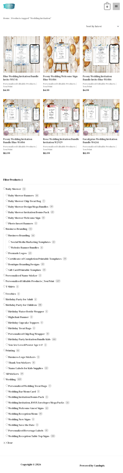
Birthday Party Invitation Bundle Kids (29, 339)
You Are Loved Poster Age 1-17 (25, 345)
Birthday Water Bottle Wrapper (26, 311)
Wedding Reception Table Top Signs (28, 436)
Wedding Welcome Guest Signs (26, 408)
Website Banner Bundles (25, 247)
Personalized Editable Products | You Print (30, 281)
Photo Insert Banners (20, 223)
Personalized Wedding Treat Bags (27, 386)
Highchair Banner (18, 317)
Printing (10, 350)
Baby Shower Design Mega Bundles (28, 206)
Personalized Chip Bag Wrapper (26, 334)
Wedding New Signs (19, 419)
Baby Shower (13, 189)
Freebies (11, 293)
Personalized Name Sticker (21, 275)
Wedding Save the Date (21, 425)
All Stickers (12, 374)
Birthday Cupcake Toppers (23, 322)
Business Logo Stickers (22, 357)
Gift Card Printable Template (24, 270)
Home (6, 18)
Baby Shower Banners (21, 195)
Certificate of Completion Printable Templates (35, 258)
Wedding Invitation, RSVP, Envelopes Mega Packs (36, 402)
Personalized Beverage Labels (25, 430)
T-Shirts (10, 286)
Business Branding (16, 229)
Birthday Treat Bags (19, 328)
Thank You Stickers (19, 362)
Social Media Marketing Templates (31, 242)
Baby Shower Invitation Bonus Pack (28, 212)
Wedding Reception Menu (22, 413)
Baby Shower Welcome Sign (24, 218)
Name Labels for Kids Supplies (25, 368)
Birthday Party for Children (21, 305)
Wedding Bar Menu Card (22, 391)
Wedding (11, 379)
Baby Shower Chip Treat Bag (24, 201)
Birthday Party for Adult (19, 299)
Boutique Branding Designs (24, 264)
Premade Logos (17, 253)
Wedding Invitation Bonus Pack (26, 397)
